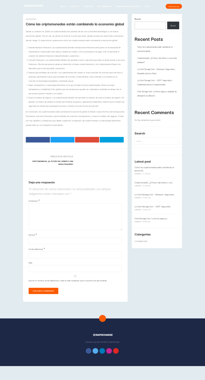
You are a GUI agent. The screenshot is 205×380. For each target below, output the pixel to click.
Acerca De (74, 6)
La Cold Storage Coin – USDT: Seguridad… (153, 206)
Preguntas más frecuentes (128, 6)
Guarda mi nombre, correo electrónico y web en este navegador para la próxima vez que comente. (68, 280)
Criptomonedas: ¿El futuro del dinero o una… (154, 182)
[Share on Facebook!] (38, 139)
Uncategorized (31, 19)
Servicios (88, 6)
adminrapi (138, 174)
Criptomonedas (104, 6)
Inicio (63, 6)
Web (30, 262)
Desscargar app (173, 6)
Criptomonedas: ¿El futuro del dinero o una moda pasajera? (52, 162)
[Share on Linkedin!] (112, 139)
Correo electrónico (37, 248)
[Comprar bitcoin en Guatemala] (33, 6)
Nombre (33, 234)
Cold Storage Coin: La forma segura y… (151, 218)
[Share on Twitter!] (62, 139)
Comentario (34, 200)
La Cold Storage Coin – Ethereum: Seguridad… (155, 194)
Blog (147, 6)
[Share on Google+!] (87, 139)
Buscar (138, 18)
